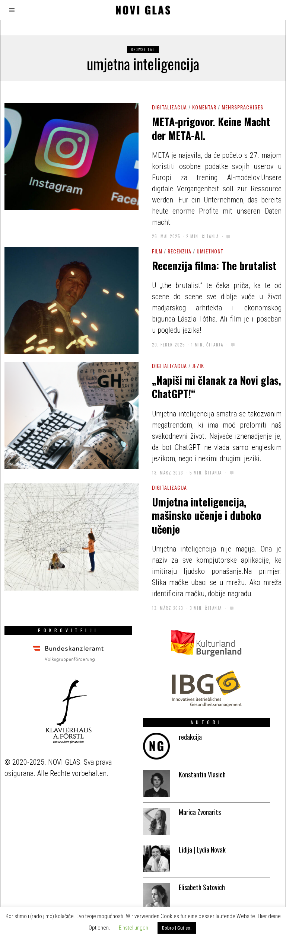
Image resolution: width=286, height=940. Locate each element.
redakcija (190, 737)
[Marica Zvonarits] (156, 821)
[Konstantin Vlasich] (156, 783)
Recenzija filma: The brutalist (214, 265)
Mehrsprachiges (242, 107)
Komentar (204, 107)
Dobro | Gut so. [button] (176, 928)
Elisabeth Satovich (202, 887)
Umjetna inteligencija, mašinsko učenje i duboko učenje (206, 515)
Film (157, 251)
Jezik (198, 366)
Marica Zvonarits (200, 812)
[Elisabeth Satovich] (156, 896)
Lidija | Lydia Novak (202, 849)
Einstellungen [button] (133, 927)
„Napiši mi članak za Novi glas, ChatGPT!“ (216, 387)
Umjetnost (210, 251)
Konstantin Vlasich (202, 774)
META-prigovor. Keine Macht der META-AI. (211, 128)
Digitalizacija (169, 107)
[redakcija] (156, 746)
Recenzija (179, 251)
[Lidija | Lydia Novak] (156, 858)
